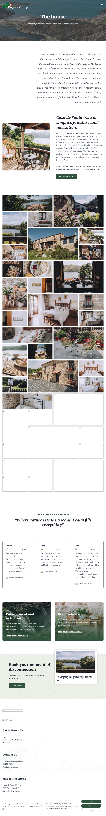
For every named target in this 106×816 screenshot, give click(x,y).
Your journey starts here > (70, 631)
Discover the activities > (17, 635)
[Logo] (12, 712)
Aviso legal (33, 804)
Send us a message (10, 767)
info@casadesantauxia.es (12, 761)
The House (6, 737)
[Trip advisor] (4, 720)
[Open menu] (102, 5)
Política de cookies (23, 804)
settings (64, 808)
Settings (91, 810)
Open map (15, 791)
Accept (91, 801)
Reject (91, 806)
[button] (27, 203)
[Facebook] (11, 720)
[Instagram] (7, 720)
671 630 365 (8, 764)
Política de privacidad (9, 804)
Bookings (6, 743)
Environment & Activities (12, 740)
